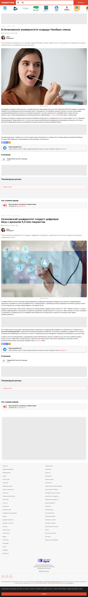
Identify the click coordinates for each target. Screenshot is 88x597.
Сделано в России (8, 523)
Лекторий (5, 499)
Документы (48, 476)
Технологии (6, 479)
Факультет (6, 553)
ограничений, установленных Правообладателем (48, 581)
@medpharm (63, 149)
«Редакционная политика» (44, 568)
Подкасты (48, 506)
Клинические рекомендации (53, 486)
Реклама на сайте (50, 519)
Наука (13, 26)
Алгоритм (5, 492)
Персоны (47, 472)
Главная (3, 26)
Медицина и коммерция (9, 513)
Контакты (48, 536)
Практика (5, 482)
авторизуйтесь (21, 206)
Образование (6, 472)
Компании (5, 155)
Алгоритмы (48, 482)
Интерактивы (49, 509)
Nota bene (6, 506)
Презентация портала (51, 526)
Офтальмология (49, 513)
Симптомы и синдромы (52, 496)
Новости (8, 26)
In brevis (5, 503)
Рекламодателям (50, 516)
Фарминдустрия (7, 486)
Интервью (6, 543)
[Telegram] (2, 142)
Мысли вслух (6, 529)
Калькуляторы (49, 479)
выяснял (38, 340)
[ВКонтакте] (7, 142)
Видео (4, 536)
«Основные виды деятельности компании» (44, 566)
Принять (44, 594)
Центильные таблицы (51, 489)
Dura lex (5, 526)
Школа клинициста (8, 489)
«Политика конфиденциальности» (44, 565)
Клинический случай (9, 496)
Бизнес (5, 516)
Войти (81, 2)
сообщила (54, 115)
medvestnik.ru (70, 583)
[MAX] (5, 142)
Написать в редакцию (51, 540)
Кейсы (47, 529)
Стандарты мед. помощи (52, 492)
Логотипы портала (50, 533)
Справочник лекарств (51, 499)
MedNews (5, 550)
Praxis (4, 546)
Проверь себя (7, 509)
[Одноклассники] (9, 142)
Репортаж (6, 540)
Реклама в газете (50, 523)
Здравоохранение (16, 215)
